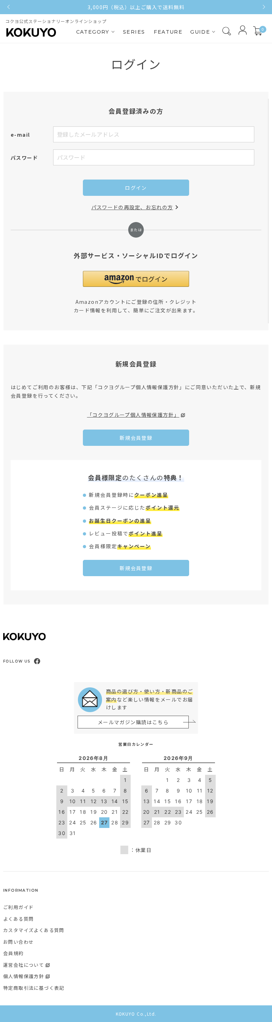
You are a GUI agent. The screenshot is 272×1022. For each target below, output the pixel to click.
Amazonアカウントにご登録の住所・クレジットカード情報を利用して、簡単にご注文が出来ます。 (136, 306)
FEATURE (168, 32)
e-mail (20, 134)
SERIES (134, 32)
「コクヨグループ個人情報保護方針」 (133, 414)
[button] (136, 279)
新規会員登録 (136, 437)
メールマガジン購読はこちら (133, 722)
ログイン (136, 187)
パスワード (24, 157)
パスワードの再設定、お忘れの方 (132, 207)
